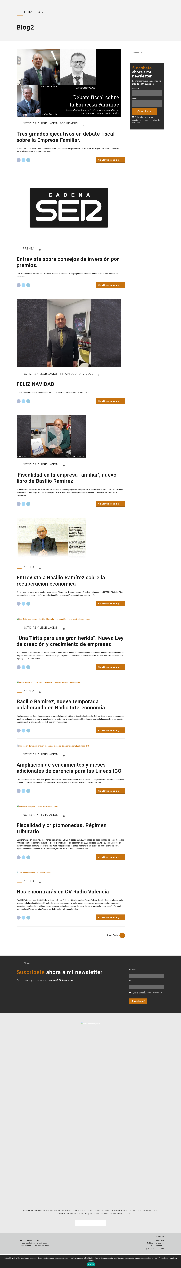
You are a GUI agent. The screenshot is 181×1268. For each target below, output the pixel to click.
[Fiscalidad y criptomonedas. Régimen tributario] (71, 806)
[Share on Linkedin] (28, 160)
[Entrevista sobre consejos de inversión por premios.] (71, 208)
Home (29, 12)
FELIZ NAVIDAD (35, 384)
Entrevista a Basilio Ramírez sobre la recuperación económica (61, 580)
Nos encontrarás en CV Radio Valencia (63, 892)
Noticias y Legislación (40, 123)
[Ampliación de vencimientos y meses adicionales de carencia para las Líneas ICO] (71, 746)
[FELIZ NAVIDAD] (71, 333)
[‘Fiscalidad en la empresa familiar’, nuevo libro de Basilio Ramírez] (71, 436)
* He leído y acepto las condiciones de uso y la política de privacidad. (146, 119)
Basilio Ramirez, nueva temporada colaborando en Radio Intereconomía (61, 704)
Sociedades (69, 123)
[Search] (161, 52)
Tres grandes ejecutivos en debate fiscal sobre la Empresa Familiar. (66, 137)
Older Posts (112, 935)
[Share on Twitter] (23, 160)
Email (134, 99)
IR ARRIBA (160, 1236)
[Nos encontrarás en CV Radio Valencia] (71, 872)
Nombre (135, 88)
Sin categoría (70, 373)
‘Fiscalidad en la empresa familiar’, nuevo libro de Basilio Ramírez (66, 478)
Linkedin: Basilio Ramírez (29, 1240)
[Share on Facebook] (19, 160)
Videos (88, 373)
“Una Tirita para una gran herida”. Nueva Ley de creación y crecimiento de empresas (70, 641)
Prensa (28, 248)
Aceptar (91, 1264)
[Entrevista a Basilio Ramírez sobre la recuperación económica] (71, 539)
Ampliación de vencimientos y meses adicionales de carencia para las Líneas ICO (69, 768)
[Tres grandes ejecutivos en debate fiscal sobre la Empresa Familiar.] (71, 83)
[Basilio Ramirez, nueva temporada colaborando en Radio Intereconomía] (71, 682)
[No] (178, 1261)
